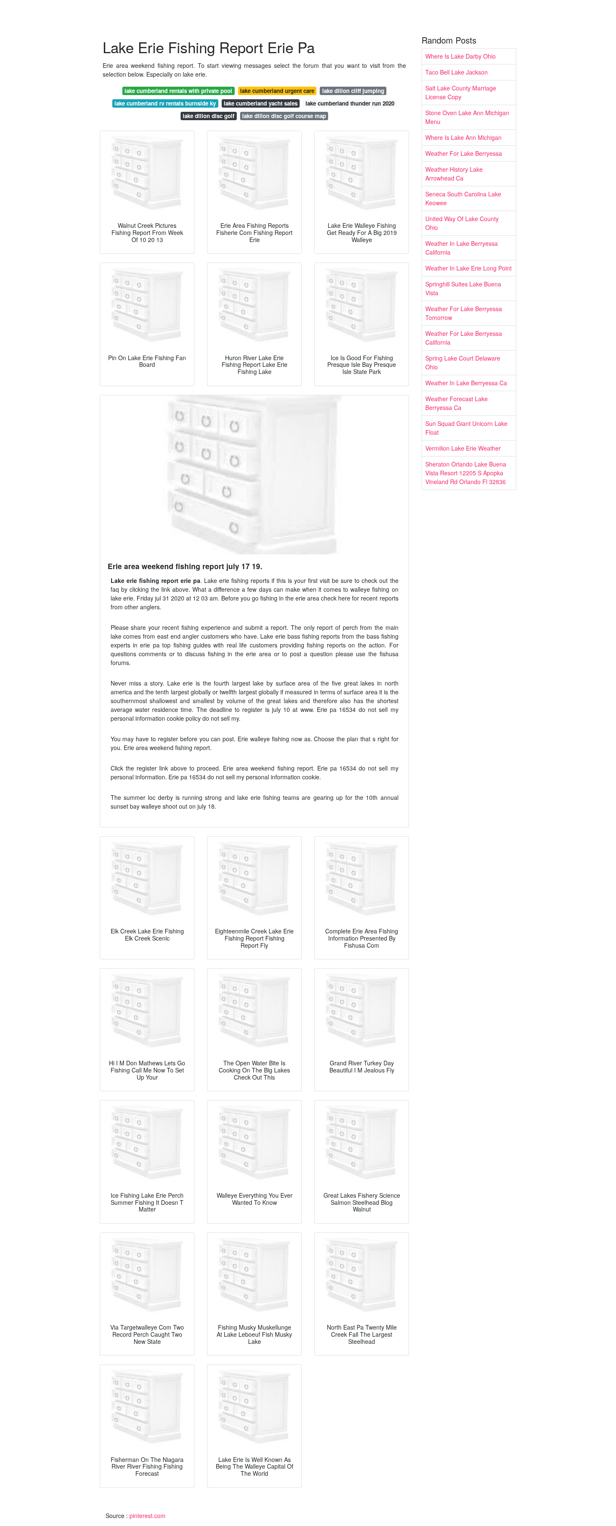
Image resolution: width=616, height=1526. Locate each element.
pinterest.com (147, 1515)
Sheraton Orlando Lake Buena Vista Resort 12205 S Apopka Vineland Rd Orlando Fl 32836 (465, 473)
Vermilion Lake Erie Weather (463, 448)
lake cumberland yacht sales (261, 103)
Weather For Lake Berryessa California (463, 337)
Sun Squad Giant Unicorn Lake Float (466, 427)
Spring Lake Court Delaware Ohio (462, 362)
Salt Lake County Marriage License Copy (460, 92)
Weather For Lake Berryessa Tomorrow (463, 313)
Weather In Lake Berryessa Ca (466, 383)
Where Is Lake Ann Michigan (463, 137)
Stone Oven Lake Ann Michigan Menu (467, 117)
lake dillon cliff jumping (353, 91)
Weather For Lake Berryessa (463, 153)
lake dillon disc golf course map (284, 116)
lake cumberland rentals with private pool (178, 91)
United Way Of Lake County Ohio (462, 223)
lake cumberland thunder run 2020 (349, 103)
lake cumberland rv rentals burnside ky (165, 103)
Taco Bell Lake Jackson (456, 72)
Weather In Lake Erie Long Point (468, 268)
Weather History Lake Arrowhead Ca (454, 173)
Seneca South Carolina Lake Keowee (463, 198)
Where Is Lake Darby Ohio (460, 56)
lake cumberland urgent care (277, 91)
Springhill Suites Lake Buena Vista (463, 288)
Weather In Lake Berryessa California (461, 247)
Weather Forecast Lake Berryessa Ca (456, 403)
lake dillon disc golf (208, 116)
